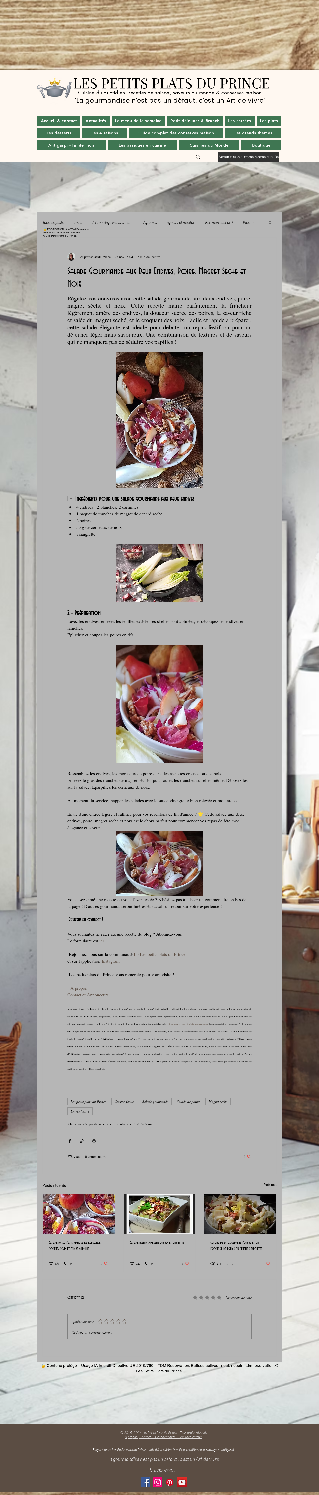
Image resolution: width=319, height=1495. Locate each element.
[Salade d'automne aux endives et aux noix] (160, 1214)
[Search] (198, 157)
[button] (96, 121)
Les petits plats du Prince (88, 1101)
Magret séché (218, 1101)
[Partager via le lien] (82, 1141)
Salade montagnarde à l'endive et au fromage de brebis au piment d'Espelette (236, 1246)
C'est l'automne (143, 1124)
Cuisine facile (124, 1101)
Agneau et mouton (181, 222)
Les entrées (120, 1124)
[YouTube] (182, 1482)
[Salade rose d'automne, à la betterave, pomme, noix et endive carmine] (79, 1214)
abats (78, 222)
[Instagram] (157, 1482)
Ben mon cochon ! (219, 222)
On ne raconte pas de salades (88, 1124)
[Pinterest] (170, 1482)
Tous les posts (53, 222)
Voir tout (270, 1184)
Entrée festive (80, 1111)
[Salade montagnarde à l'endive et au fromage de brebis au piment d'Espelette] (240, 1214)
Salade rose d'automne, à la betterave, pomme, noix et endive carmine (75, 1246)
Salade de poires (188, 1101)
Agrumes (150, 222)
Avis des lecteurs (191, 1437)
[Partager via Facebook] (69, 1141)
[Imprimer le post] (94, 1141)
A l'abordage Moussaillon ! (112, 222)
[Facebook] (145, 1482)
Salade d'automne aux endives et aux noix (157, 1243)
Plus (246, 222)
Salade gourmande (155, 1101)
